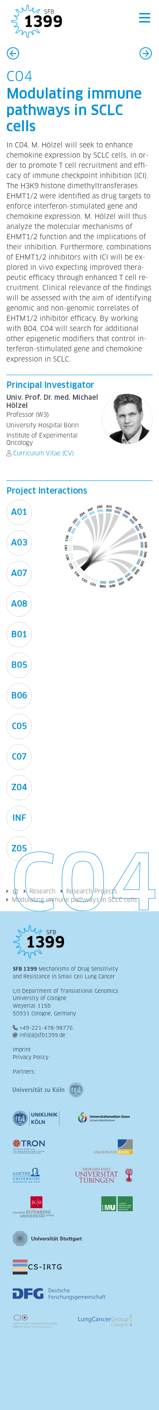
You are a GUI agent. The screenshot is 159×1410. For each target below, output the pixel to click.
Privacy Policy (30, 1057)
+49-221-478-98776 (46, 1028)
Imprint (22, 1050)
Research (42, 891)
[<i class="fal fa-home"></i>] (15, 891)
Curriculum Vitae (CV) (43, 453)
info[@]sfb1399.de (42, 1035)
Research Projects (91, 891)
